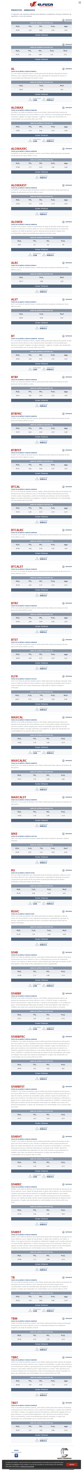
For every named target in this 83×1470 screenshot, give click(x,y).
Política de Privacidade (27, 1466)
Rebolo (51, 99)
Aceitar (71, 1464)
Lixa (37, 99)
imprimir (68, 20)
